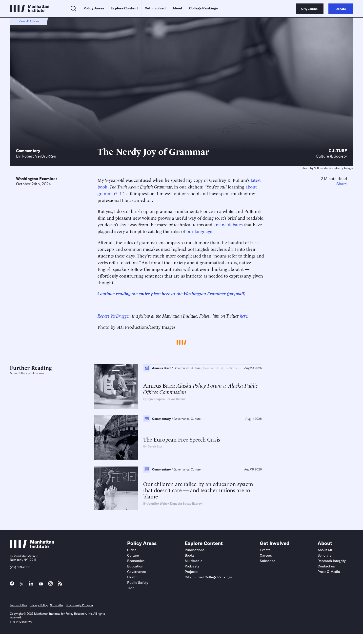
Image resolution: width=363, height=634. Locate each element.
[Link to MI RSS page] (60, 585)
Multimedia (193, 561)
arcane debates (228, 224)
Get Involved (155, 8)
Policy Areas (93, 8)
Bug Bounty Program (79, 605)
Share (341, 184)
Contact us (326, 566)
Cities (131, 550)
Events (265, 550)
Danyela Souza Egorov (186, 503)
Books (190, 555)
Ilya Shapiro (156, 399)
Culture (338, 150)
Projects (191, 571)
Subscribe (267, 561)
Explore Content (124, 8)
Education (135, 566)
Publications (194, 550)
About (177, 8)
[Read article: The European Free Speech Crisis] (116, 437)
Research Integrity (332, 561)
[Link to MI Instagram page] (50, 585)
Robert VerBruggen (39, 156)
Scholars (324, 555)
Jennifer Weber (158, 503)
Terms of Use (18, 605)
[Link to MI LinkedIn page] (31, 585)
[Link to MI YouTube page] (41, 584)
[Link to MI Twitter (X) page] (22, 584)
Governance (136, 571)
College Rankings (203, 8)
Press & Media (329, 571)
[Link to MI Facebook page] (12, 585)
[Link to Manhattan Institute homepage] (32, 546)
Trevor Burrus (175, 399)
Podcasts (192, 566)
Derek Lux (154, 446)
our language (199, 231)
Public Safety (137, 582)
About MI (325, 550)
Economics (135, 561)
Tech (130, 588)
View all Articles (29, 21)
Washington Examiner (36, 178)
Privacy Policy (39, 605)
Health (132, 577)
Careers (266, 555)
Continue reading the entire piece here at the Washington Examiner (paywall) (171, 293)
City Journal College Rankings (208, 577)
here (243, 315)
